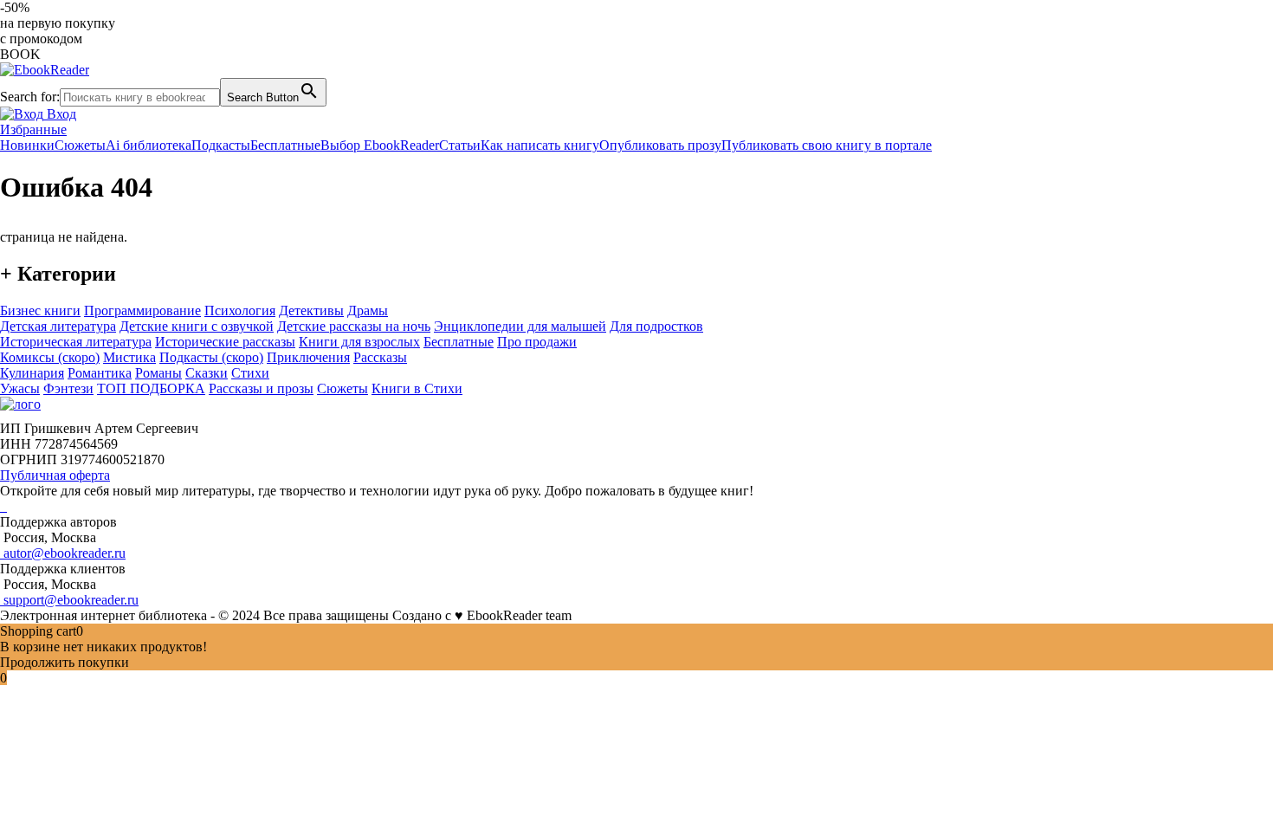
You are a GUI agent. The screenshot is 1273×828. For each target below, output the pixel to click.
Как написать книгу (540, 145)
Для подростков (656, 326)
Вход (59, 114)
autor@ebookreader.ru (63, 553)
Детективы (311, 310)
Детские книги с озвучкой (197, 326)
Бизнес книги (40, 310)
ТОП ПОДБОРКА (151, 388)
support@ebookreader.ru (69, 599)
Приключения (308, 357)
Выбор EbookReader (379, 145)
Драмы (367, 310)
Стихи (250, 372)
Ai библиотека (148, 145)
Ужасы (20, 388)
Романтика (100, 372)
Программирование (142, 310)
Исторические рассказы (225, 341)
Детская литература (58, 326)
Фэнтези (68, 388)
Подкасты (220, 145)
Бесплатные (285, 145)
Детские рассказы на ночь (353, 326)
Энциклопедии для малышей (520, 326)
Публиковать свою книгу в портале (826, 145)
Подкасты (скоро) (211, 357)
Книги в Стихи (417, 388)
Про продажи (537, 341)
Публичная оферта (55, 475)
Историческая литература (76, 341)
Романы (158, 372)
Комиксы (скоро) (50, 357)
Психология (239, 310)
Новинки (27, 145)
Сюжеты (80, 145)
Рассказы (380, 357)
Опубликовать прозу (660, 145)
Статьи (460, 145)
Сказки (206, 372)
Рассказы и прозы (261, 388)
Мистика (129, 357)
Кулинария (32, 372)
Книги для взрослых (359, 341)
